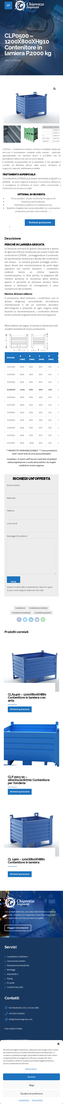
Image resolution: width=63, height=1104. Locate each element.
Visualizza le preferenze (31, 1093)
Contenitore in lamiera (38, 608)
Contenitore (20, 608)
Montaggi (11, 969)
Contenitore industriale (21, 612)
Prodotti (10, 982)
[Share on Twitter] (25, 619)
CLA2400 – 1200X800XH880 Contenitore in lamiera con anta (27, 697)
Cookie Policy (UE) (15, 987)
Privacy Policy (37, 1100)
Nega (31, 1085)
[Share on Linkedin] (31, 619)
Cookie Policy (24, 1100)
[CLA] (31, 664)
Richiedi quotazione (40, 222)
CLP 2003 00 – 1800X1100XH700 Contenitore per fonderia (29, 780)
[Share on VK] (37, 619)
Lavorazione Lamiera (16, 961)
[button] (58, 1043)
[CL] (31, 828)
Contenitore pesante (42, 612)
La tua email (12, 523)
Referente (11, 498)
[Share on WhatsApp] (43, 619)
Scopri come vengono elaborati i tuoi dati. (25, 590)
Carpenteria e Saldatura (17, 956)
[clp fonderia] (31, 746)
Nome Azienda (13, 485)
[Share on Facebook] (19, 619)
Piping (10, 978)
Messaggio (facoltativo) (17, 536)
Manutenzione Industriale (18, 965)
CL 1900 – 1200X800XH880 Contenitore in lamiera (26, 860)
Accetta (31, 1076)
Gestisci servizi (31, 1069)
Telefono (11, 510)
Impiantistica (12, 974)
